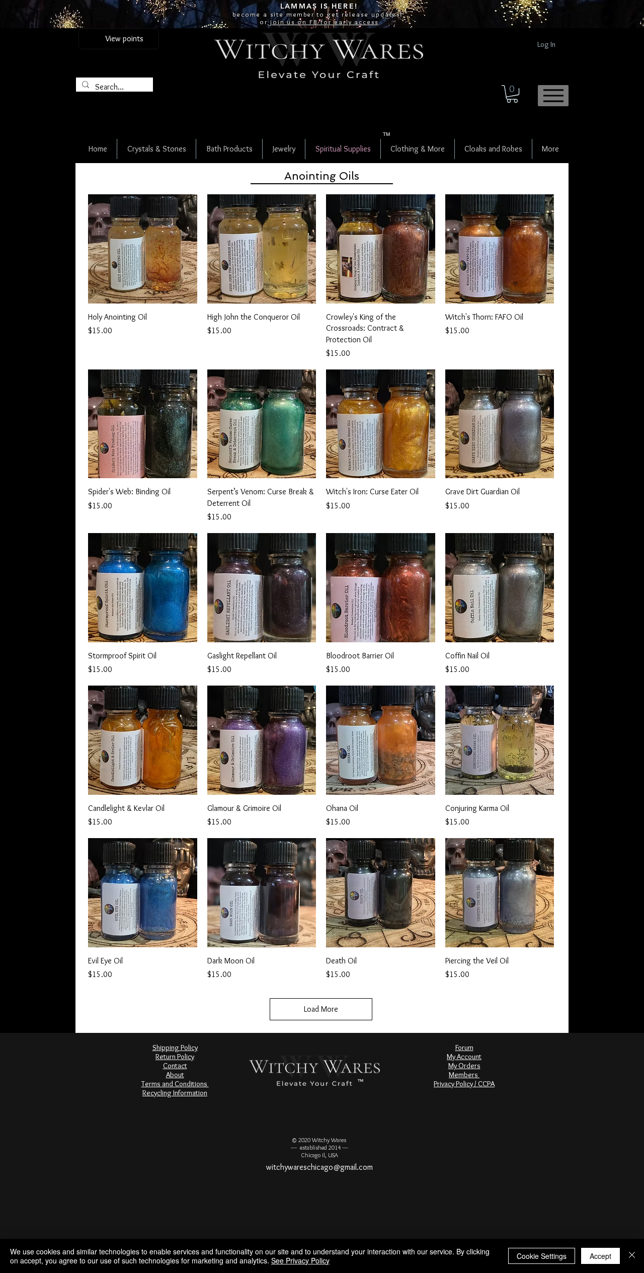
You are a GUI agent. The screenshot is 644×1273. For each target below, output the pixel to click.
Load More (321, 1009)
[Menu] (553, 95)
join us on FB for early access (323, 22)
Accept (600, 1256)
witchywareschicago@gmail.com (319, 1167)
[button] (512, 94)
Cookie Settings (542, 1256)
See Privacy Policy (300, 1260)
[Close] (632, 1256)
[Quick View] (142, 249)
